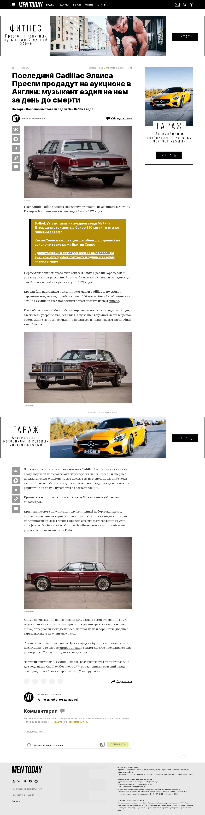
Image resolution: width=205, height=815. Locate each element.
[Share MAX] (16, 139)
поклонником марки (75, 292)
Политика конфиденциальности (27, 789)
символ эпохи (69, 648)
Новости (24, 68)
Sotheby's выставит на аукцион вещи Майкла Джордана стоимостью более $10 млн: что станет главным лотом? (77, 227)
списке (114, 301)
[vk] (19, 781)
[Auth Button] (191, 4)
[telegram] (24, 781)
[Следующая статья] (102, 755)
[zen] (30, 781)
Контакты (16, 801)
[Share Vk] (16, 130)
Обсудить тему (121, 118)
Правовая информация (23, 795)
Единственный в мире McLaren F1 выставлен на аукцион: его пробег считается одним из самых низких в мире (75, 257)
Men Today (31, 5)
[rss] (13, 781)
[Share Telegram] (16, 148)
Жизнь (15, 68)
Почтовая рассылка (177, 4)
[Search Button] (185, 4)
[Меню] (13, 4)
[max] (36, 781)
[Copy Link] (16, 158)
